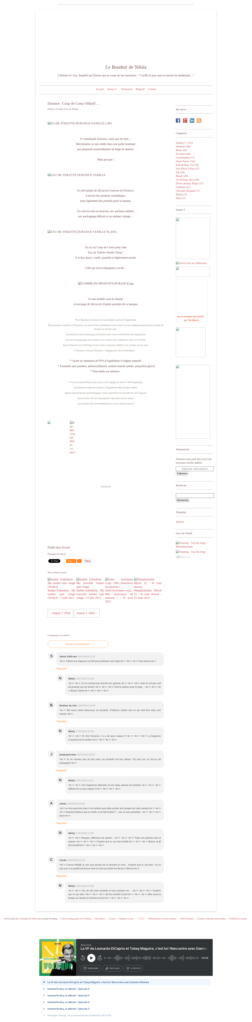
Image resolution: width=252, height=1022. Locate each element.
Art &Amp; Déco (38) (187, 179)
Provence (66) (183, 154)
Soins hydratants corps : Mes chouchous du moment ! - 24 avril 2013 (119, 596)
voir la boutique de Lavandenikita (193, 316)
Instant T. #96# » (87, 613)
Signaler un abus (126, 918)
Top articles (100, 918)
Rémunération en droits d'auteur (162, 918)
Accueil (100, 89)
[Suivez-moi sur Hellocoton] (191, 263)
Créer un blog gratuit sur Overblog (76, 918)
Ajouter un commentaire (78, 644)
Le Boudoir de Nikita (126, 67)
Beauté (66, 547)
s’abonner (93, 968)
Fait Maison (193, 320)
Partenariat (126, 89)
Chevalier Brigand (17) (188, 190)
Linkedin (192, 120)
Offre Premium (187, 918)
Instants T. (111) (184, 142)
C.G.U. (141, 918)
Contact (152, 89)
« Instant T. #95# (60, 613)
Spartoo (180, 521)
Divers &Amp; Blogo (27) (189, 183)
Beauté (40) (182, 176)
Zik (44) (180, 172)
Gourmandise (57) (185, 157)
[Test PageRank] (183, 557)
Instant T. (112, 89)
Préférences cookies (238, 918)
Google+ (185, 120)
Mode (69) (181, 150)
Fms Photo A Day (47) (187, 168)
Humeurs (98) (183, 146)
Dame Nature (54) (185, 161)
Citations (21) (183, 187)
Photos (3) (181, 194)
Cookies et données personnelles (211, 918)
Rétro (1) (180, 198)
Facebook (178, 120)
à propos (136, 968)
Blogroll (140, 89)
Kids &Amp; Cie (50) (187, 165)
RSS (199, 120)
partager (115, 968)
